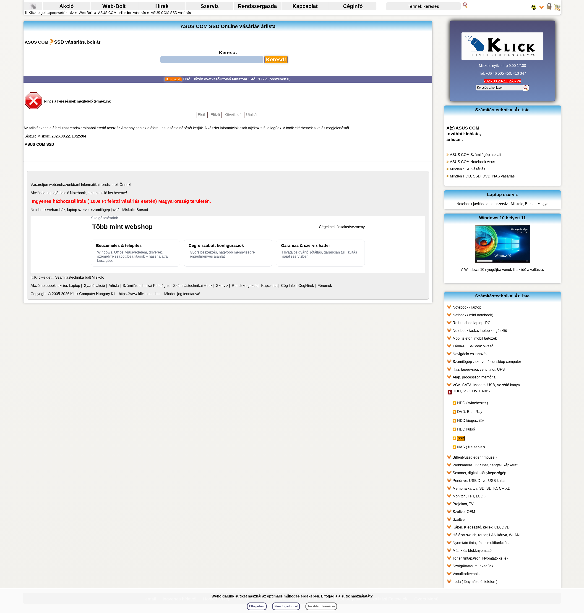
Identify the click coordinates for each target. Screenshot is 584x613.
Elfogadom (257, 606)
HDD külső (466, 429)
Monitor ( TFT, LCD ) (469, 496)
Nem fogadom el (286, 606)
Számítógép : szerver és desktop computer (487, 362)
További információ (321, 606)
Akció (66, 6)
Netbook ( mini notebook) (473, 315)
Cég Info (288, 286)
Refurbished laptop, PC (471, 323)
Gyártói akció (94, 286)
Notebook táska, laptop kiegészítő (480, 331)
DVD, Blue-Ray (469, 412)
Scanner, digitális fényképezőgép (479, 473)
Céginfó (353, 6)
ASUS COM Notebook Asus (472, 162)
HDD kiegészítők (471, 421)
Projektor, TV (463, 504)
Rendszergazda (257, 6)
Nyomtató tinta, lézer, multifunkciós (480, 543)
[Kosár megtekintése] (557, 9)
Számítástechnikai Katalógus (146, 286)
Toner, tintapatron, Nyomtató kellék (480, 558)
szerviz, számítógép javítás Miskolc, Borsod (113, 210)
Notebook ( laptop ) (468, 307)
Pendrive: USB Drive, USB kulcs (479, 481)
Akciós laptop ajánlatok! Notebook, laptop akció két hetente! (79, 193)
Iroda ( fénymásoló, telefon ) (475, 582)
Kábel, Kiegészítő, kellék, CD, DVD (481, 527)
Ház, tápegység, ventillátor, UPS (479, 369)
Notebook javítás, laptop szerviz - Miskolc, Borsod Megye (502, 204)
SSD (461, 438)
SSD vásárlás (69, 42)
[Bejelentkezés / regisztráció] (549, 9)
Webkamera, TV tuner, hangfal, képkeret (485, 465)
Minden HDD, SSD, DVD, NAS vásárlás (482, 176)
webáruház (58, 185)
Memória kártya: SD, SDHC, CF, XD (482, 488)
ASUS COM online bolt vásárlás (122, 13)
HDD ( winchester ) (472, 403)
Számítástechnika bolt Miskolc (79, 277)
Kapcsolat (305, 6)
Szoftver (459, 519)
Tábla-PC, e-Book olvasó (473, 346)
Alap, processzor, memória (474, 377)
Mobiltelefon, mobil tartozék (475, 338)
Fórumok (325, 286)
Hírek (162, 6)
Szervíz (210, 6)
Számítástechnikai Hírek (192, 286)
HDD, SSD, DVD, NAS (471, 391)
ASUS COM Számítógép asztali (475, 155)
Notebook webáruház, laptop (54, 210)
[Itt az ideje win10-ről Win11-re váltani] (502, 261)
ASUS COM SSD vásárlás (171, 13)
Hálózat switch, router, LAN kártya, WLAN (486, 535)
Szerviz (222, 286)
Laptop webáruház (60, 13)
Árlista (114, 286)
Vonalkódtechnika (467, 574)
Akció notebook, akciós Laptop (55, 286)
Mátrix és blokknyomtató (472, 550)
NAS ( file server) (471, 447)
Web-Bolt (114, 6)
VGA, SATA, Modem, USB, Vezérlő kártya (486, 385)
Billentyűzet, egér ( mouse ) (475, 457)
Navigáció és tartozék (470, 354)
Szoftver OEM (464, 512)
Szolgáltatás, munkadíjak (473, 566)
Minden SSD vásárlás (467, 169)
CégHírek (306, 286)
